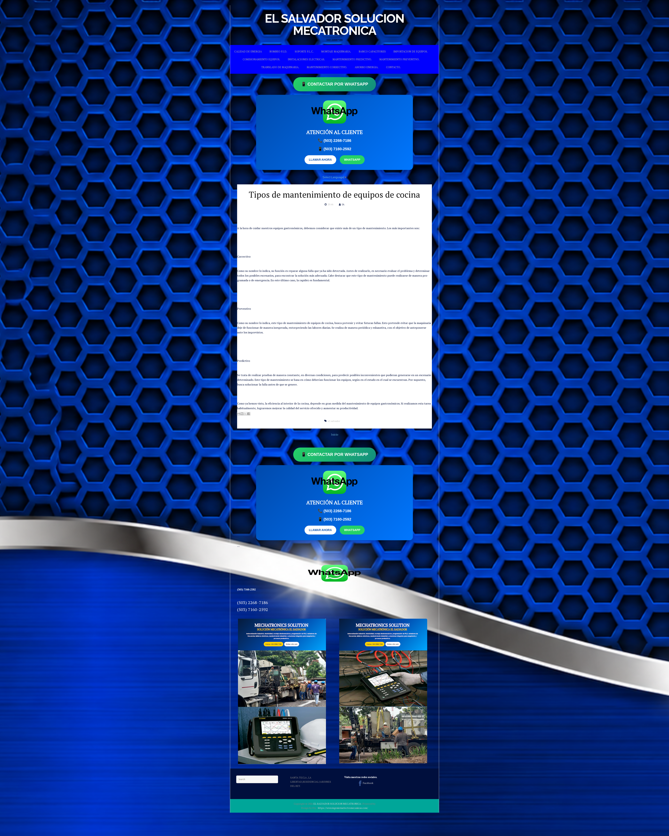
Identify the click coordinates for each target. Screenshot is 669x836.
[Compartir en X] (245, 413)
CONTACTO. (393, 67)
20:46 (330, 204)
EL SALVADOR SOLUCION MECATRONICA (334, 24)
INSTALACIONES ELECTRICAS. (306, 59)
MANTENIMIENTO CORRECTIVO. (327, 67)
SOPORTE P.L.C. (304, 51)
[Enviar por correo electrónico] (238, 413)
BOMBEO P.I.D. (278, 51)
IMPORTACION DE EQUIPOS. (410, 51)
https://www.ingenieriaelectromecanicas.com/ (343, 808)
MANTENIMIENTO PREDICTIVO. (352, 59)
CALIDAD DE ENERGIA (248, 51)
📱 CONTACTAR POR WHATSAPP (334, 84)
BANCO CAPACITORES (372, 51)
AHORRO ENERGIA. (366, 67)
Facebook (368, 783)
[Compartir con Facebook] (248, 413)
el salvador (334, 421)
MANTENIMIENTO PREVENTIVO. (399, 59)
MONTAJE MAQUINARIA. (336, 51)
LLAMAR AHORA (320, 159)
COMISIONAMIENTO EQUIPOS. (261, 59)
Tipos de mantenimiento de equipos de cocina (334, 194)
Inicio (334, 434)
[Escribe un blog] (242, 413)
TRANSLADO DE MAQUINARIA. (280, 67)
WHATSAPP (352, 159)
